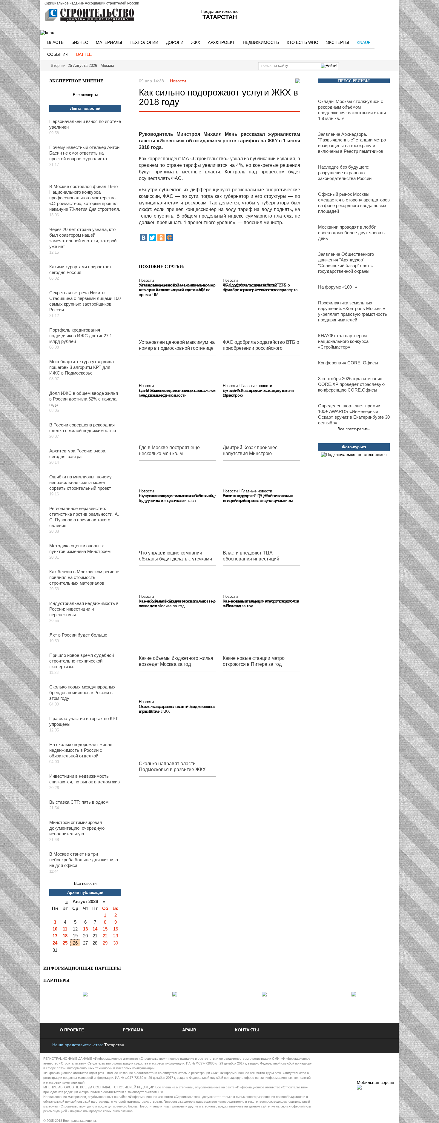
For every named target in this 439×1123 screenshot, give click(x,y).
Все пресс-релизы (353, 429)
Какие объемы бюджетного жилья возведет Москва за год (172, 603)
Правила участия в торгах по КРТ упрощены (83, 721)
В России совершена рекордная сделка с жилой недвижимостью (82, 427)
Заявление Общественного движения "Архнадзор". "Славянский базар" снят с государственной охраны (346, 263)
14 (95, 928)
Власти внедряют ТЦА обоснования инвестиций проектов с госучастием (258, 498)
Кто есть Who (302, 42)
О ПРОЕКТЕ (72, 1030)
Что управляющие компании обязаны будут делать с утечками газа (176, 498)
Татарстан (114, 1044)
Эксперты (337, 42)
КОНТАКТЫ (247, 1030)
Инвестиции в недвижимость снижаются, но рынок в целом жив (84, 779)
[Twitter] (152, 237)
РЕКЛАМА (133, 1030)
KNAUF (364, 42)
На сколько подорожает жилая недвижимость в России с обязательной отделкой (80, 750)
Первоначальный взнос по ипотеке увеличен (85, 124)
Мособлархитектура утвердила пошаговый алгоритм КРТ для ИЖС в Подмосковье (81, 367)
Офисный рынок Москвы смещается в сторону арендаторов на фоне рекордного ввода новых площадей (354, 203)
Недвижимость (261, 42)
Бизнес (79, 42)
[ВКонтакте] (143, 237)
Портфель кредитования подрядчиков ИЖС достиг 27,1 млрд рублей (80, 335)
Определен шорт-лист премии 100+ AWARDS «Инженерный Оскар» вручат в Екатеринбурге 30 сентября (354, 414)
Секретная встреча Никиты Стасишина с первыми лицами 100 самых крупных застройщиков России (85, 301)
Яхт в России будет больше (78, 634)
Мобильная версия (375, 1082)
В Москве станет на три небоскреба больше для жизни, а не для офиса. (83, 859)
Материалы (109, 42)
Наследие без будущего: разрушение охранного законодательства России (345, 172)
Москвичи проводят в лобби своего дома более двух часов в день (351, 232)
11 (65, 928)
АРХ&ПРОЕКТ (221, 42)
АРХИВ (189, 1030)
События (57, 54)
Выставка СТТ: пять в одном (78, 802)
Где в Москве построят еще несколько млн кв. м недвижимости (176, 393)
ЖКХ (195, 42)
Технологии (144, 42)
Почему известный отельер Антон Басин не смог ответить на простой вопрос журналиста (84, 153)
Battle (84, 54)
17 (55, 935)
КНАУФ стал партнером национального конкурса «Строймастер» (343, 341)
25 (65, 942)
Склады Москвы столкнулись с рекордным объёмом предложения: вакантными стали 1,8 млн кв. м (352, 110)
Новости (178, 80)
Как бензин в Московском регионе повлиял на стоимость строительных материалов (84, 577)
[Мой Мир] (169, 237)
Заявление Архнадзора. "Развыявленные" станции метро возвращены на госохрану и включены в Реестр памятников (352, 143)
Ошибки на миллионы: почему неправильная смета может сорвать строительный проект (80, 482)
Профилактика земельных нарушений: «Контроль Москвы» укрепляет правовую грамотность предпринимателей (352, 311)
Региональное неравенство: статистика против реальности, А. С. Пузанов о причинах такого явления (84, 517)
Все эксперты (85, 95)
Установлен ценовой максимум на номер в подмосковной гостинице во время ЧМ (175, 290)
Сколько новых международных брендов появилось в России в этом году (82, 692)
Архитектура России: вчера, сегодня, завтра (77, 453)
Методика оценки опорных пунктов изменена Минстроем (79, 548)
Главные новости (256, 385)
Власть (55, 42)
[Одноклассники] (161, 237)
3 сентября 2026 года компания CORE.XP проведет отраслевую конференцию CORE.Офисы (351, 384)
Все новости (85, 883)
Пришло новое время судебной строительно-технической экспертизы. (81, 661)
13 (85, 928)
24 (55, 942)
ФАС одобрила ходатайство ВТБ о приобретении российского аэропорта (260, 287)
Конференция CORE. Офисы (348, 362)
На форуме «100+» (337, 286)
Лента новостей (85, 108)
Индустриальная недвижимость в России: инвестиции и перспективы (84, 609)
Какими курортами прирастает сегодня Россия (80, 269)
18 (65, 935)
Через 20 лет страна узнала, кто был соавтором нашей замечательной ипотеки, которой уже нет (82, 238)
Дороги (174, 42)
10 (55, 928)
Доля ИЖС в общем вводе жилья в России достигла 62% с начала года (83, 399)
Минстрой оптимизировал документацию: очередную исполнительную (77, 828)
